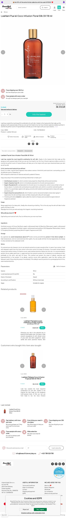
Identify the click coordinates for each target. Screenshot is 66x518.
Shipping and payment (29, 491)
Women (6, 12)
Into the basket (38, 114)
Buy (42, 327)
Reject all (26, 509)
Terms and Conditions (29, 485)
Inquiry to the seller (28, 136)
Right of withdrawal (28, 487)
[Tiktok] (63, 464)
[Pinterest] (56, 464)
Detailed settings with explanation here (33, 513)
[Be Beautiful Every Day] (1, 12)
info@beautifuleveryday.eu (26, 453)
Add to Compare (40, 136)
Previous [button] (3, 52)
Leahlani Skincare (12, 132)
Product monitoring (53, 136)
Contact (25, 489)
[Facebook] (52, 464)
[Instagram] (59, 464)
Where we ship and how (51, 493)
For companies (49, 491)
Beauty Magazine (49, 487)
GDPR (24, 493)
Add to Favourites (14, 136)
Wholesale (47, 489)
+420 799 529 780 (47, 453)
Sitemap (62, 515)
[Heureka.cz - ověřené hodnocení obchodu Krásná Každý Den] (59, 478)
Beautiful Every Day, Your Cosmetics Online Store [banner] (8, 7)
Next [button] (63, 52)
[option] (33, 52)
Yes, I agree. (40, 509)
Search (46, 7)
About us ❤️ (48, 485)
